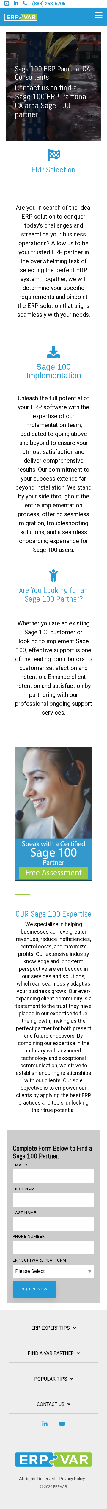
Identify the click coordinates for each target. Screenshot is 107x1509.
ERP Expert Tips (50, 1328)
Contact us (50, 1404)
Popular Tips (50, 1379)
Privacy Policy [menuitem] (72, 1478)
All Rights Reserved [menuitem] (37, 1478)
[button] (99, 14)
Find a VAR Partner (51, 1353)
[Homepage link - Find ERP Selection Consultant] (53, 1469)
